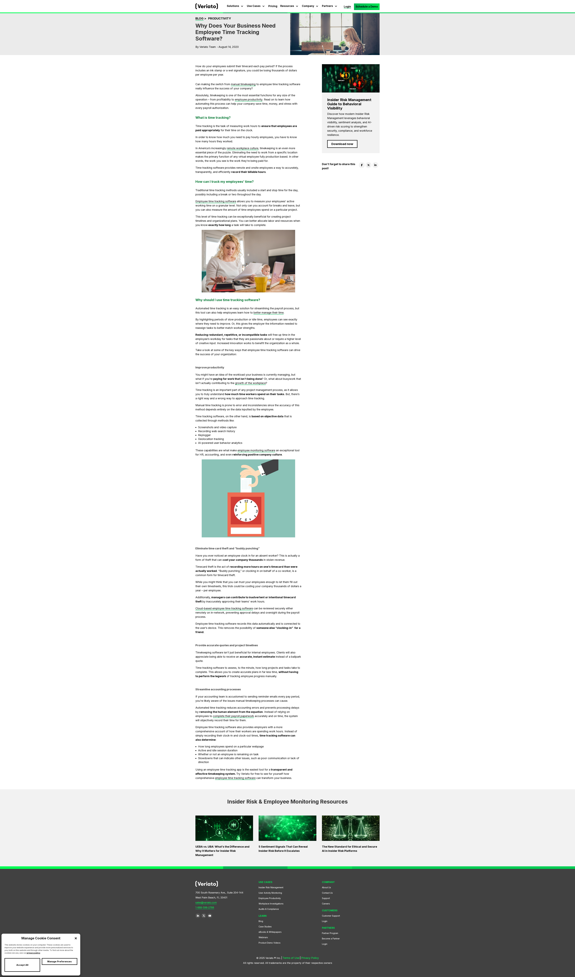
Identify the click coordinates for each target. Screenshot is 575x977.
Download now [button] (342, 144)
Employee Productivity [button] (270, 899)
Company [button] (308, 5)
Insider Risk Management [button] (271, 888)
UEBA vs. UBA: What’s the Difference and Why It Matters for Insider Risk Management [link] (222, 851)
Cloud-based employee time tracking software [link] (224, 608)
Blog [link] (199, 18)
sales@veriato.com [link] (206, 902)
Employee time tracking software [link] (215, 201)
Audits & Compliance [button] (269, 910)
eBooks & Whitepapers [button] (270, 933)
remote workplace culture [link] (242, 148)
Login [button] (324, 922)
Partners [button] (327, 5)
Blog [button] (261, 922)
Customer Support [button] (331, 916)
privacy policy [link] (33, 953)
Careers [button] (326, 904)
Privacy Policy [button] (309, 959)
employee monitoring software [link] (256, 450)
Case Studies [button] (265, 927)
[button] (75, 938)
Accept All (22, 965)
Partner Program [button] (330, 934)
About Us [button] (326, 888)
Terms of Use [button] (290, 959)
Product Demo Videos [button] (269, 943)
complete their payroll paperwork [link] (233, 716)
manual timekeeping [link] (243, 84)
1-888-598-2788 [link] (204, 907)
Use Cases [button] (254, 5)
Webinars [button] (263, 938)
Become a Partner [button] (331, 939)
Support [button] (326, 899)
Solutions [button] (233, 5)
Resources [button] (287, 5)
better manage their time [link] (269, 312)
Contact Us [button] (327, 894)
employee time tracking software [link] (235, 778)
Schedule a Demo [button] (367, 6)
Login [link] (347, 6)
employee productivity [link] (248, 99)
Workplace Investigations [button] (271, 904)
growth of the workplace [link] (250, 383)
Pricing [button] (272, 6)
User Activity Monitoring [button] (270, 894)
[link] (206, 8)
